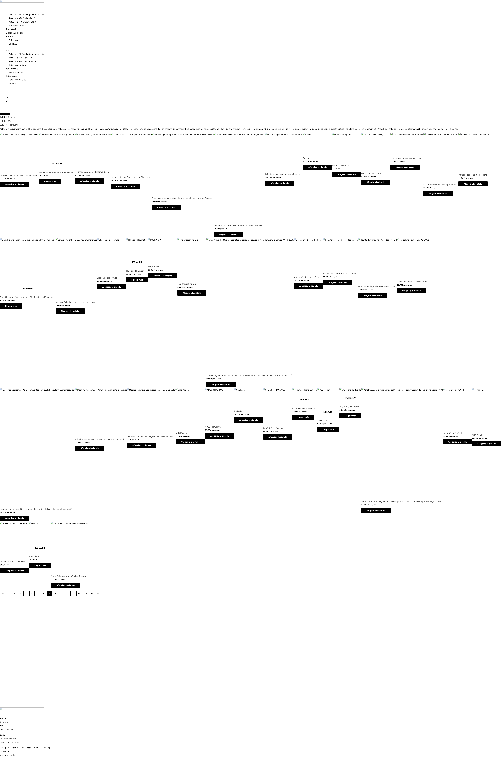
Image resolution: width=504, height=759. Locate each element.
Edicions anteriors (17, 25)
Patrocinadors (6, 729)
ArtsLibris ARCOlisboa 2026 (22, 18)
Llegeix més (50, 181)
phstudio (11, 755)
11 (61, 593)
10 (55, 593)
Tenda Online (12, 29)
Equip (2, 725)
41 (92, 593)
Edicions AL (11, 36)
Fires (8, 11)
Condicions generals (9, 742)
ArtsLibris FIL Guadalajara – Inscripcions (27, 14)
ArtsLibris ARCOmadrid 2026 (22, 22)
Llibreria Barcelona (14, 33)
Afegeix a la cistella (14, 184)
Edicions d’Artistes (17, 40)
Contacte (4, 722)
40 (85, 593)
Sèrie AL (13, 44)
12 (67, 593)
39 (79, 593)
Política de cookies (8, 738)
